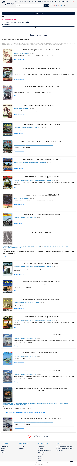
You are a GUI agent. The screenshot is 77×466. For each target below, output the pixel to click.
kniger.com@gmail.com (65, 446)
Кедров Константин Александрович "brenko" (34, 412)
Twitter (41, 456)
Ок (35, 464)
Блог (58, 1)
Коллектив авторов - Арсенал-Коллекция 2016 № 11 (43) (41, 141)
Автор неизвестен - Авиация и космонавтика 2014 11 (41, 214)
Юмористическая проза (9, 404)
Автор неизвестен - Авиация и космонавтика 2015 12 (41, 353)
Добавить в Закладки (73, 2)
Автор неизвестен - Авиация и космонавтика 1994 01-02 (41, 371)
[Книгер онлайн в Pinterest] (59, 5)
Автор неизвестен (19, 95)
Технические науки (19, 302)
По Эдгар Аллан (8, 412)
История (56, 403)
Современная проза (8, 403)
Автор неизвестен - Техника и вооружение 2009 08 (41, 317)
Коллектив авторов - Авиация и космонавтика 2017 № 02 (41, 418)
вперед (39, 436)
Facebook (41, 446)
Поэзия (44, 246)
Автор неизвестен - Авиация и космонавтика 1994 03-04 (41, 335)
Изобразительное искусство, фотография (16, 22)
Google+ (41, 448)
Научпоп (16, 53)
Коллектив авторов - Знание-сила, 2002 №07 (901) (41, 105)
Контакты (64, 1)
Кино (6, 24)
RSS (40, 460)
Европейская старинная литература (57, 246)
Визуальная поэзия (21, 403)
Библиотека (26, 1)
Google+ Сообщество (45, 450)
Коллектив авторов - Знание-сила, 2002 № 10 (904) (41, 50)
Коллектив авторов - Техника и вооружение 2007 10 (41, 68)
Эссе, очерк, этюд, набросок (31, 246)
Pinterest (40, 454)
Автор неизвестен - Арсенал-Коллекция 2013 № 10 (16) (41, 159)
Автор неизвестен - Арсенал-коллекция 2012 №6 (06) (41, 299)
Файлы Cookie (60, 450)
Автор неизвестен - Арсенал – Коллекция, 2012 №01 (41, 124)
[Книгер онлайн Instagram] (64, 5)
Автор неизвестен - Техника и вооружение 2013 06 (41, 177)
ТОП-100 (46, 1)
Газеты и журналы (24, 53)
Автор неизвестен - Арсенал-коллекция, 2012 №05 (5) (41, 281)
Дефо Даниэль (7, 256)
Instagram (41, 458)
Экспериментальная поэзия (45, 403)
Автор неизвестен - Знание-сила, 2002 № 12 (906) (41, 195)
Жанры (34, 1)
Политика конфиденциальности (65, 448)
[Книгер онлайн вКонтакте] (56, 5)
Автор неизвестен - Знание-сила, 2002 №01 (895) (41, 86)
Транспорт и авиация (19, 145)
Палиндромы (31, 403)
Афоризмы (5, 246)
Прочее (17, 39)
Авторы (40, 1)
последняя (45, 436)
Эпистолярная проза (16, 246)
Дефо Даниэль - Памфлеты (41, 232)
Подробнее (40, 464)
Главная (18, 1)
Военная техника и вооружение (32, 72)
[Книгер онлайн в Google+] (54, 5)
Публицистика (6, 247)
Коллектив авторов (19, 59)
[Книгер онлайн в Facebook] (51, 5)
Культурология (64, 403)
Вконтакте (42, 452)
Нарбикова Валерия (18, 412)
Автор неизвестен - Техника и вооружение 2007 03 (41, 263)
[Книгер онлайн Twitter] (61, 5)
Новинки (53, 1)
